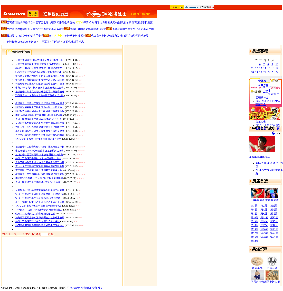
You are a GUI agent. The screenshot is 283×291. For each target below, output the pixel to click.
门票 (125, 35)
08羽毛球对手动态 (73, 41)
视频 (10, 94)
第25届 (254, 237)
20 (260, 72)
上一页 (12, 234)
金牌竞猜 (96, 29)
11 (252, 68)
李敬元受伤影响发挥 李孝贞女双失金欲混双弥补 (39, 162)
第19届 (254, 229)
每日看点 (97, 22)
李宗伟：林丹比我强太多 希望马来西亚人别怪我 (39, 80)
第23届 (264, 233)
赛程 (51, 35)
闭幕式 (79, 22)
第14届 (264, 221)
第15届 (274, 221)
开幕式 (87, 22)
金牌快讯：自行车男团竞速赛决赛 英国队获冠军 (39, 190)
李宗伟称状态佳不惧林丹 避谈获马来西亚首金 (38, 170)
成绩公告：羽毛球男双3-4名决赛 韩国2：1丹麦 (39, 154)
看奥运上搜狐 (141, 3)
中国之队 (130, 29)
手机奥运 (147, 22)
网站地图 (143, 35)
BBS (10, 119)
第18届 (274, 225)
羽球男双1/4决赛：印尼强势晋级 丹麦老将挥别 (39, 209)
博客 (10, 113)
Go (52, 234)
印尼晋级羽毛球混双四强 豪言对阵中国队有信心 (39, 225)
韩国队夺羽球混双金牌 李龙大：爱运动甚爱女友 (39, 68)
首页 (9, 22)
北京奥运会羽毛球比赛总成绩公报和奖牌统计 (38, 72)
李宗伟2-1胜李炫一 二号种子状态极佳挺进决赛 (39, 178)
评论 (25, 22)
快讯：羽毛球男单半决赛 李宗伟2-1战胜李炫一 (39, 182)
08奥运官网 (118, 29)
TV (9, 88)
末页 (28, 234)
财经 (10, 50)
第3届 (273, 205)
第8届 (263, 213)
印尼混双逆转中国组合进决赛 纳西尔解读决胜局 (39, 111)
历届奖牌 (257, 268)
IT (9, 56)
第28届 (254, 241)
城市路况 (117, 35)
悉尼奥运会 (271, 200)
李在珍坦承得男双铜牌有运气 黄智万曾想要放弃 (39, 131)
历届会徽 (272, 268)
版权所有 (75, 287)
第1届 (254, 205)
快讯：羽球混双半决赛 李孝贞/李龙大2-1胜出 (38, 119)
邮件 (10, 106)
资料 (75, 35)
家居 (10, 75)
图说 (82, 29)
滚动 (14, 22)
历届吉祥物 (257, 281)
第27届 (274, 237)
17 (277, 68)
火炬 (112, 22)
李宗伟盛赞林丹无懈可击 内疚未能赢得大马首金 (39, 76)
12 (256, 68)
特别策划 (120, 22)
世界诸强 (48, 22)
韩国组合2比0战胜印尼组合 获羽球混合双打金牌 (39, 84)
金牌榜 (68, 35)
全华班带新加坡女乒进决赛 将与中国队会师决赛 (39, 123)
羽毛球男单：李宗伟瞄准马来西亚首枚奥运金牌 (39, 95)
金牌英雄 (69, 22)
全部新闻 (86, 287)
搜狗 (10, 125)
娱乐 (10, 38)
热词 (135, 35)
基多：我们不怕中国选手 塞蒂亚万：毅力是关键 (39, 202)
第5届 (263, 209)
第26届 (264, 237)
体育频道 (137, 22)
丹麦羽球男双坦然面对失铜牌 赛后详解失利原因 (39, 135)
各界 (128, 22)
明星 (35, 35)
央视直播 (12, 29)
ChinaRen (13, 100)
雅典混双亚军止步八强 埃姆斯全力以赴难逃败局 (39, 217)
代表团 (139, 29)
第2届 (263, 205)
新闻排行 (59, 22)
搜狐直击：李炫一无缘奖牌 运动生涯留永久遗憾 (39, 103)
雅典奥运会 (257, 200)
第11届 (264, 217)
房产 (10, 69)
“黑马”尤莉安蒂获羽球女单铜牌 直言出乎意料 (38, 139)
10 (277, 64)
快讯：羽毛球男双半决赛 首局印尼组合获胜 (37, 221)
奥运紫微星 (57, 29)
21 (264, 72)
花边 (19, 35)
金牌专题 (263, 85)
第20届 (264, 229)
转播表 (81, 35)
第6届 (273, 209)
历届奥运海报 (272, 281)
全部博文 (97, 287)
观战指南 (96, 35)
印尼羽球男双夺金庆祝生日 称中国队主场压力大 (39, 107)
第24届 (274, 233)
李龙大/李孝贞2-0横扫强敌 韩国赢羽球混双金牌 (39, 87)
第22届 (254, 233)
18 (252, 72)
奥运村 (106, 22)
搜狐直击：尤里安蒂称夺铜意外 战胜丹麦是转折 (39, 147)
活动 (130, 35)
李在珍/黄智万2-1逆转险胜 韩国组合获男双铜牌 (39, 150)
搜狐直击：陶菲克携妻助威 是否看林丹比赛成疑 (39, 91)
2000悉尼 (275, 170)
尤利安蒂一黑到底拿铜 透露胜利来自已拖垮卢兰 (39, 127)
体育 (10, 26)
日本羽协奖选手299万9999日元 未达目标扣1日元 (39, 60)
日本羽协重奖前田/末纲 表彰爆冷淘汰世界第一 (39, 64)
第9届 (273, 213)
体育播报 (22, 29)
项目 (30, 22)
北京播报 (33, 29)
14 (264, 68)
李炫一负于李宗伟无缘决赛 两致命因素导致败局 (39, 166)
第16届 (254, 225)
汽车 (10, 63)
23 (273, 72)
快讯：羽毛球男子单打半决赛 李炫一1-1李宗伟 (39, 194)
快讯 (19, 22)
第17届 (264, 225)
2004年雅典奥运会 (259, 157)
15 (268, 68)
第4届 (254, 209)
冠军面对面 (44, 29)
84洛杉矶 (261, 163)
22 (268, 72)
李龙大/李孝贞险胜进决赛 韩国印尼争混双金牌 (39, 115)
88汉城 (271, 163)
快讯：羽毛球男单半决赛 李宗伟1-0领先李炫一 (39, 198)
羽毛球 (56, 41)
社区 (77, 29)
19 (256, 72)
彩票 (88, 29)
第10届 (254, 217)
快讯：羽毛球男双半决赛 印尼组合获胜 (35, 213)
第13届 (254, 221)
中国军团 (38, 22)
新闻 (10, 19)
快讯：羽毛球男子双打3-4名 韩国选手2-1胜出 (38, 158)
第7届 (254, 213)
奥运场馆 (106, 35)
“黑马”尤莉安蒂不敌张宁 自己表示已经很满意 (38, 206)
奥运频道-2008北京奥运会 (21, 41)
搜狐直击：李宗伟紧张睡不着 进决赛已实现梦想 (39, 174)
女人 (10, 82)
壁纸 (103, 29)
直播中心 (59, 35)
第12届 (274, 217)
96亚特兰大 (262, 170)
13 (260, 68)
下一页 (21, 234)
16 (273, 68)
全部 (265, 91)
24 (277, 72)
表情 (40, 35)
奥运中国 (148, 29)
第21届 (274, 229)
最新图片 (12, 35)
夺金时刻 (27, 35)
